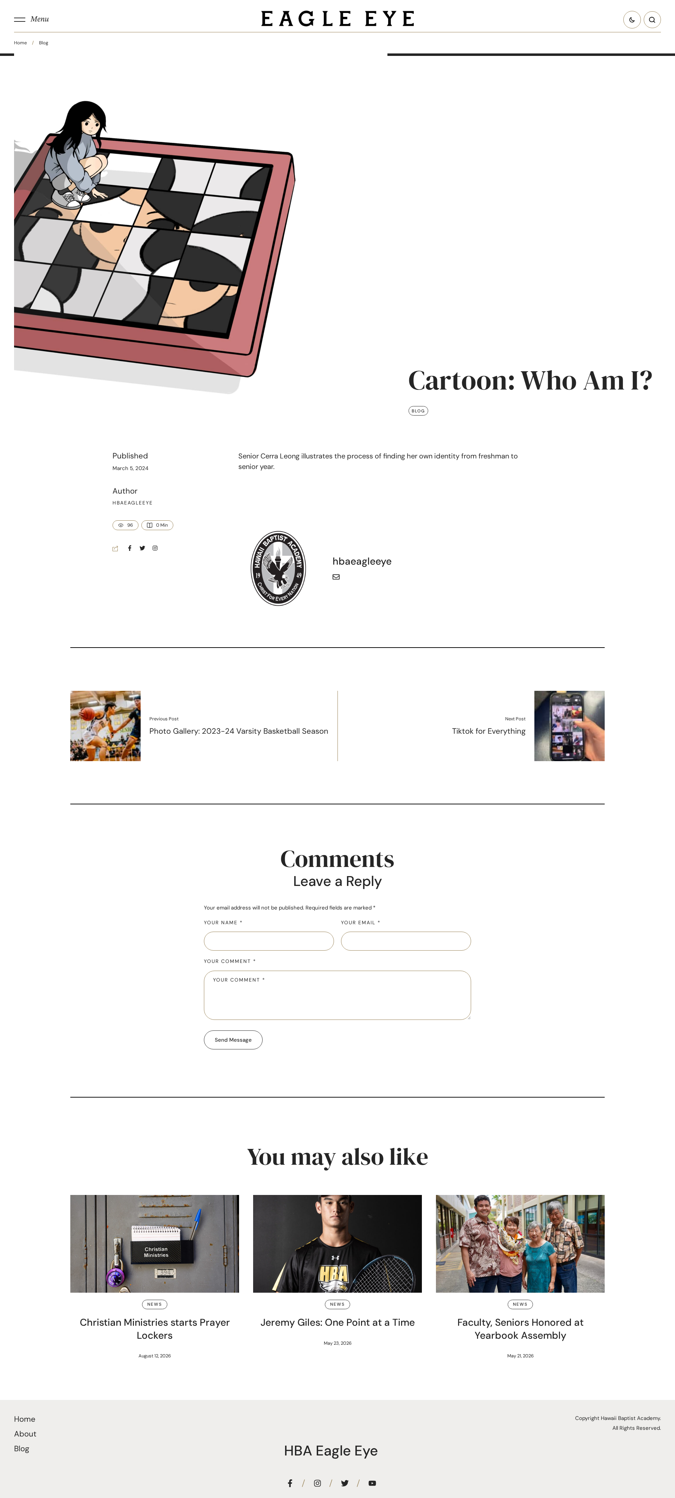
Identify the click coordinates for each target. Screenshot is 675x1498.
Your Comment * (230, 961)
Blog (43, 43)
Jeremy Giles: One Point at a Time (338, 1322)
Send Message (233, 1039)
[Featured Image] (154, 1244)
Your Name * (223, 922)
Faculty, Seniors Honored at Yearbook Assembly (520, 1329)
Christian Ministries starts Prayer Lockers (155, 1329)
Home (20, 43)
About (25, 1434)
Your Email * (361, 922)
